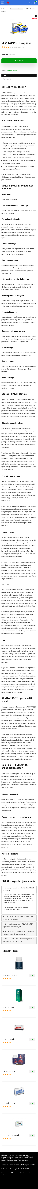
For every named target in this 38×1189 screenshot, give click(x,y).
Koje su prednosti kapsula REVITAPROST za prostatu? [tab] (18, 889)
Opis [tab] (4, 75)
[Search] (30, 2)
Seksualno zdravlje (16, 9)
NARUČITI (19, 61)
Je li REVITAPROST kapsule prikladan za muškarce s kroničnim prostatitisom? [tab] (18, 933)
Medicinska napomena (17, 1159)
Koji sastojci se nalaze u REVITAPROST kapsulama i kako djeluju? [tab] (18, 925)
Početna (4, 9)
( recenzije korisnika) (18, 47)
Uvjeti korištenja (19, 1155)
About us (18, 1157)
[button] (36, 16)
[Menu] (2, 2)
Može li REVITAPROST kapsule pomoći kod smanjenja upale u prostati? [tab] (19, 940)
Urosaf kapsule (9, 1039)
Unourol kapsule (9, 1103)
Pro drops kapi (8, 1007)
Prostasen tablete (10, 975)
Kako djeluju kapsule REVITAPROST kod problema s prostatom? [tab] (18, 918)
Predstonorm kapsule (11, 1135)
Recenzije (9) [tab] (7, 79)
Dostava (24, 1157)
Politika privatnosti (7, 1155)
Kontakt (11, 1157)
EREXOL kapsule (9, 1071)
